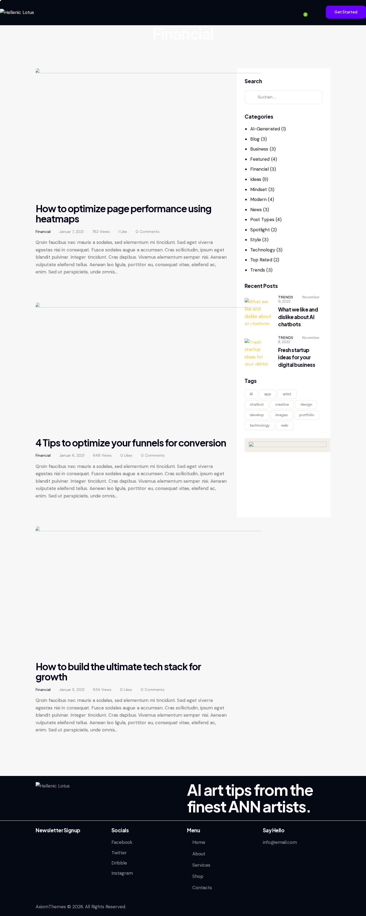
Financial (43, 231)
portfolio (306, 415)
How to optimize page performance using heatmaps (123, 214)
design (306, 404)
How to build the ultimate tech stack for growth (118, 672)
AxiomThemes (51, 907)
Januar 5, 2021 (71, 689)
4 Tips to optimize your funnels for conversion (131, 443)
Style (255, 240)
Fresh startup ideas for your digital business (296, 357)
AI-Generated (265, 129)
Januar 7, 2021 (71, 231)
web (284, 425)
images (281, 415)
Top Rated (261, 260)
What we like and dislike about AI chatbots (298, 316)
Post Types (262, 219)
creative (282, 404)
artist (287, 394)
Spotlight (260, 230)
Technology (262, 250)
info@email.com (280, 842)
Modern (258, 199)
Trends (257, 270)
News (256, 209)
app (267, 394)
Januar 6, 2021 (71, 455)
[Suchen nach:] (283, 97)
